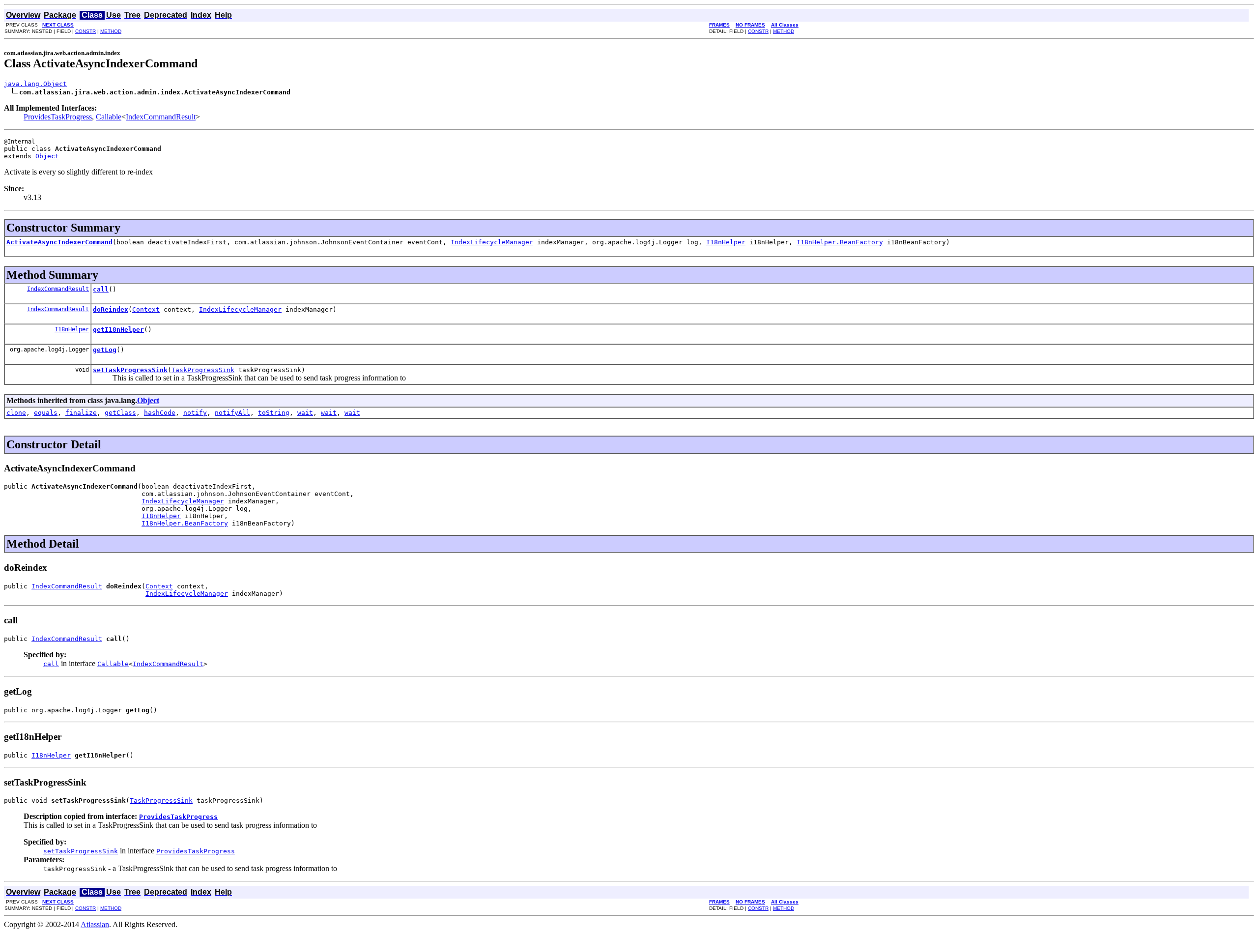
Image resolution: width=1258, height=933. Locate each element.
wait (305, 412)
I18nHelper (725, 242)
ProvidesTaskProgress (58, 117)
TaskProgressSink (203, 370)
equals (45, 412)
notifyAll (232, 412)
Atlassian (95, 924)
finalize (81, 412)
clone (16, 412)
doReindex (110, 309)
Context (146, 309)
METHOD (110, 31)
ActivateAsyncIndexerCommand (59, 242)
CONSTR (85, 31)
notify (195, 412)
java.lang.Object (35, 83)
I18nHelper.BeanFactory (840, 242)
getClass (120, 412)
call (101, 289)
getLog (104, 349)
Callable (108, 117)
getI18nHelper (118, 329)
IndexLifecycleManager (492, 242)
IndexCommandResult (161, 117)
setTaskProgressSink (130, 370)
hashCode (159, 412)
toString (273, 412)
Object (47, 156)
